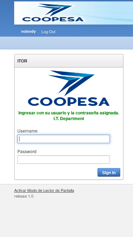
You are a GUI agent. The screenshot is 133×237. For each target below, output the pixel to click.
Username (27, 131)
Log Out (48, 31)
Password (27, 151)
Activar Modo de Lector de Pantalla (44, 190)
